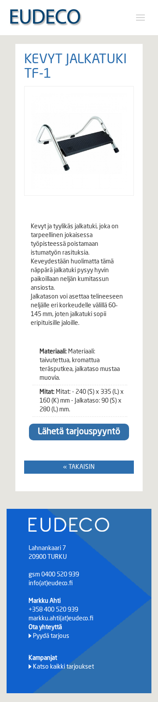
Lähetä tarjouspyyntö (79, 432)
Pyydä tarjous (51, 636)
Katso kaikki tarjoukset (63, 667)
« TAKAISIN (79, 467)
